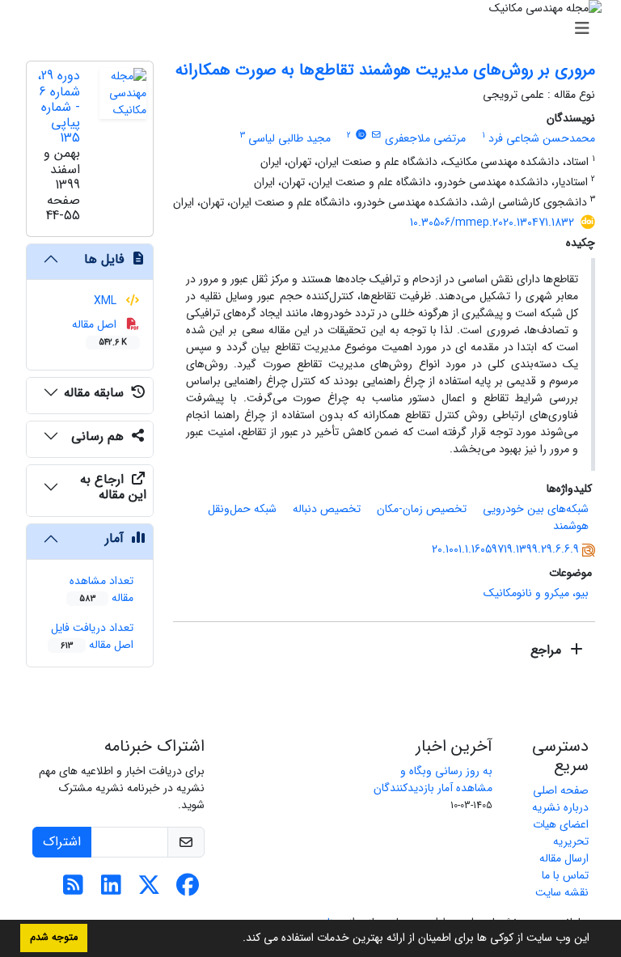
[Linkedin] (111, 890)
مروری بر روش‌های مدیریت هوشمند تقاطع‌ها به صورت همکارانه (385, 70)
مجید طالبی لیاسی (289, 138)
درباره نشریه (560, 807)
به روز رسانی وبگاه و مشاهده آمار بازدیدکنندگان (433, 779)
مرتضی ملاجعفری (425, 138)
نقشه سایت (562, 892)
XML (107, 301)
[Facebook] (187, 890)
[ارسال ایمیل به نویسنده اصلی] (376, 135)
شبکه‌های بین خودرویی (536, 509)
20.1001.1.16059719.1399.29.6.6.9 (505, 549)
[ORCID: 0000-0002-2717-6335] (360, 135)
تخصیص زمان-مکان (422, 509)
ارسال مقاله (564, 858)
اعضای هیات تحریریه (561, 832)
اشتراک (62, 842)
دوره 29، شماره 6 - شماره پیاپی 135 (58, 107)
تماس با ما (565, 875)
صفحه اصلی (561, 790)
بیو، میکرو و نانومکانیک (536, 593)
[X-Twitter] (149, 890)
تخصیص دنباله (327, 509)
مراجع (547, 650)
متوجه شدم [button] (54, 937)
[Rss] (73, 890)
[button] (236, 939)
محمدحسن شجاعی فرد (541, 138)
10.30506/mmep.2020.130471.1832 (492, 222)
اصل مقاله (100, 332)
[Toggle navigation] (315, 29)
